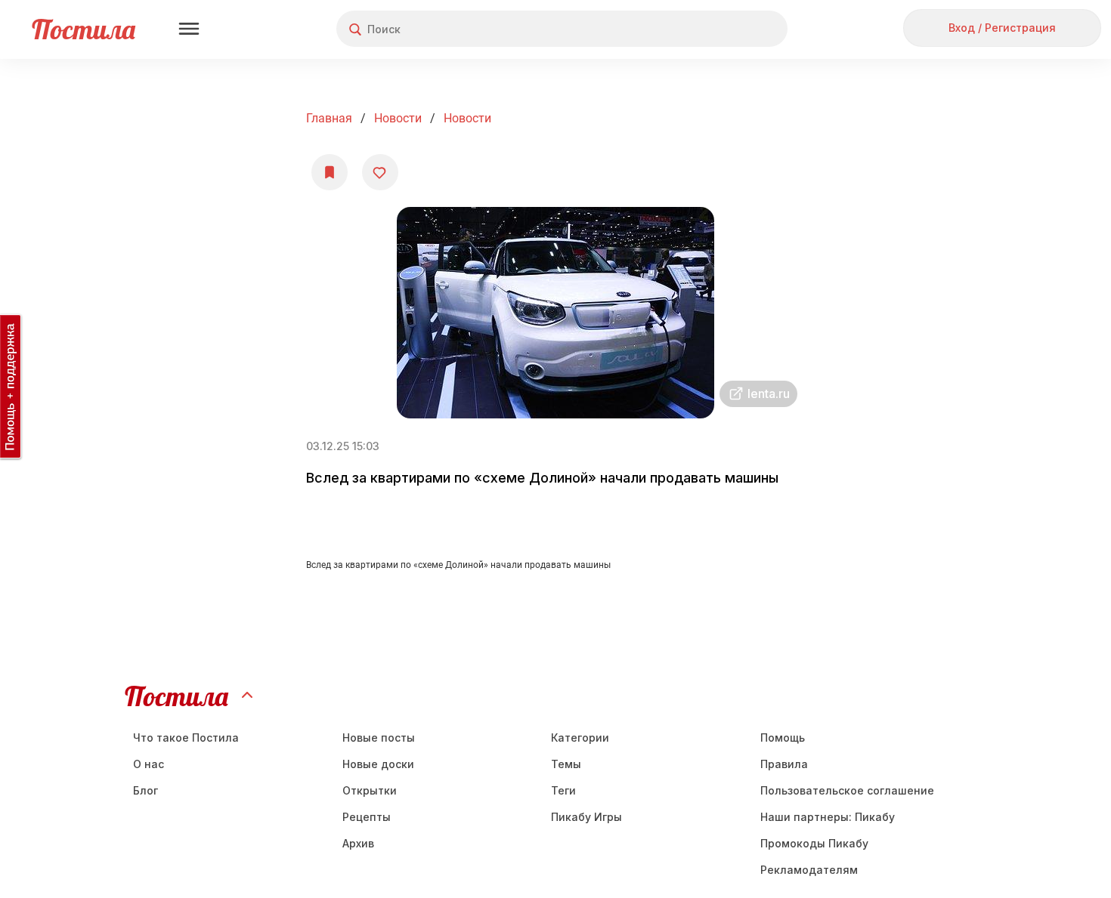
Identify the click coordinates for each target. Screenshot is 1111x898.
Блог (145, 790)
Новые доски (378, 764)
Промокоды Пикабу (814, 843)
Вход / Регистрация (1002, 27)
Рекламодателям (809, 869)
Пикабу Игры (586, 816)
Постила (83, 29)
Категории (580, 737)
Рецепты (366, 816)
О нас (148, 764)
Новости (398, 118)
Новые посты (378, 737)
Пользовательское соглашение (847, 790)
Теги (563, 790)
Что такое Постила (186, 737)
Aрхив (358, 843)
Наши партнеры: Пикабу (827, 816)
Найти (719, 29)
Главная (329, 118)
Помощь (782, 737)
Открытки (369, 790)
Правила (784, 764)
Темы (566, 764)
